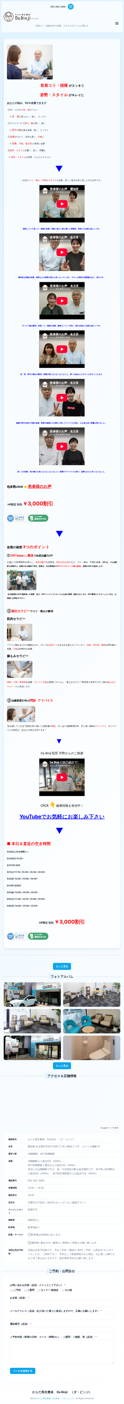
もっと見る (62, 966)
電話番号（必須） (20, 1324)
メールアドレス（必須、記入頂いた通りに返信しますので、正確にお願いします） (56, 1311)
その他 (68, 1290)
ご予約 (17, 1290)
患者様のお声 (40, 486)
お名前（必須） (19, 1297)
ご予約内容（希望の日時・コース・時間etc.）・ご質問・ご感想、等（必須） (53, 1336)
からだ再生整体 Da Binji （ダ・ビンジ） (62, 1392)
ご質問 (30, 1290)
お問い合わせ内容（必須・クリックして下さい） (37, 1285)
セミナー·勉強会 (49, 1290)
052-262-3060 (58, 6)
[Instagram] (71, 7)
